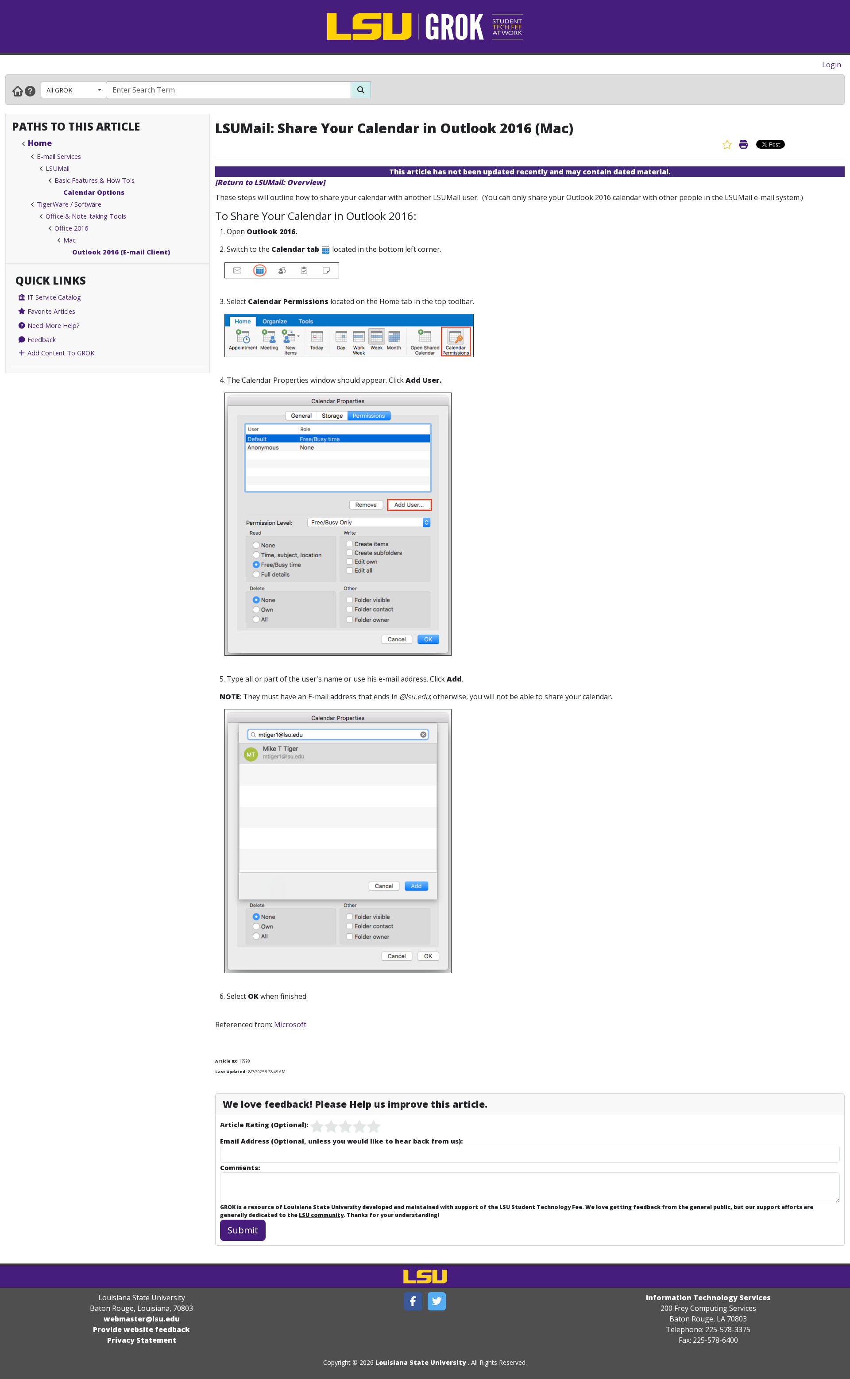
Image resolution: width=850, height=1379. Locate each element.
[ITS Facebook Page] (413, 1301)
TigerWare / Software (69, 204)
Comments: (240, 1167)
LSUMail (58, 168)
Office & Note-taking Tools (86, 216)
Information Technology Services (708, 1297)
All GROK (59, 89)
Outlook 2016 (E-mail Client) (121, 251)
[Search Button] (361, 89)
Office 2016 (71, 227)
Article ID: (226, 1061)
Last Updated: (231, 1072)
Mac (69, 239)
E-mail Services (59, 156)
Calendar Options (93, 192)
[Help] (30, 91)
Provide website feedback (141, 1329)
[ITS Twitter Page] (437, 1301)
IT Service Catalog (53, 297)
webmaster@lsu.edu (142, 1319)
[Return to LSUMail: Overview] (270, 182)
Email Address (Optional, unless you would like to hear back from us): (341, 1140)
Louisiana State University (420, 1362)
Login (831, 64)
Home (40, 143)
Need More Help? (53, 325)
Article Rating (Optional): (264, 1124)
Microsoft (290, 1024)
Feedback (41, 339)
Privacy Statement (141, 1340)
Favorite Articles (50, 311)
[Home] (17, 91)
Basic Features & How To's (94, 180)
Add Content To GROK (60, 352)
